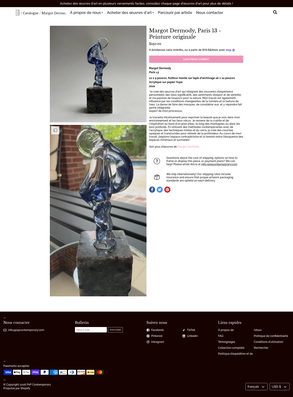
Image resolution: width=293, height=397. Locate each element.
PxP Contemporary (39, 384)
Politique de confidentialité (271, 336)
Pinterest (157, 336)
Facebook (157, 330)
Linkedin (192, 336)
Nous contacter (209, 12)
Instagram (157, 341)
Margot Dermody (188, 146)
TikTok (191, 330)
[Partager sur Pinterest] (167, 190)
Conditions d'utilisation (268, 341)
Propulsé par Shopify (16, 388)
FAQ (220, 336)
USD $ (276, 386)
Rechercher (261, 347)
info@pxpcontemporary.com (219, 164)
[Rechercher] (275, 12)
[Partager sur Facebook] (152, 190)
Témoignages (226, 341)
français (253, 386)
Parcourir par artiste (175, 12)
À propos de (226, 330)
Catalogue (30, 13)
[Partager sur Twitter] (160, 190)
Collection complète (231, 347)
